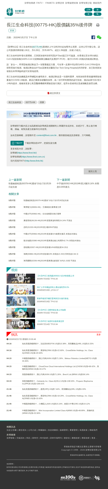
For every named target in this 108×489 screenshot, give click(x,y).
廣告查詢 (22, 430)
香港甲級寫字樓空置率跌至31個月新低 (52, 298)
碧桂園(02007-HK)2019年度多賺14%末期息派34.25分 (46, 247)
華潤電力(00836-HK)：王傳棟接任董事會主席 (42, 207)
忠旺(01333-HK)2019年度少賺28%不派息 (41, 227)
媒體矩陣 (71, 3)
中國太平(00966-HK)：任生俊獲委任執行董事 (42, 214)
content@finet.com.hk (46, 135)
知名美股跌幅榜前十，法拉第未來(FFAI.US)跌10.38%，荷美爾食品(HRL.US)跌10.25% (58, 344)
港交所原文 (54, 93)
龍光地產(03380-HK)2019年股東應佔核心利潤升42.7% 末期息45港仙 (52, 241)
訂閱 (88, 10)
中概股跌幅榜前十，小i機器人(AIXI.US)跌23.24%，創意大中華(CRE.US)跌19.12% (56, 404)
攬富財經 (86, 438)
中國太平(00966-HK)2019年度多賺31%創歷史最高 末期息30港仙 (50, 234)
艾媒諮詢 (20, 438)
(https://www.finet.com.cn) (33, 157)
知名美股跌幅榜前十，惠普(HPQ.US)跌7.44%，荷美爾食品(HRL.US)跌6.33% (54, 389)
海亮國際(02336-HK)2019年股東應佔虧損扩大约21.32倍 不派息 (50, 261)
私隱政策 (84, 430)
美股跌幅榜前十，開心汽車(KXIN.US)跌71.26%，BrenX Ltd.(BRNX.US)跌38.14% (55, 374)
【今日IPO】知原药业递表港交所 (50, 321)
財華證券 (60, 3)
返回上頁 (92, 171)
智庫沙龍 (85, 3)
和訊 (28, 438)
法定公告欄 (11, 430)
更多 (99, 334)
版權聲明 (64, 430)
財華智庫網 (30, 3)
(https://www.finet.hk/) (27, 153)
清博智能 (10, 438)
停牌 (42, 102)
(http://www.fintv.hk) (34, 161)
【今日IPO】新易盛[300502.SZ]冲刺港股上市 (55, 276)
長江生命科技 (15, 102)
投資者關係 (53, 430)
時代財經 (44, 438)
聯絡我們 (97, 3)
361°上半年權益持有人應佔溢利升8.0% (53, 287)
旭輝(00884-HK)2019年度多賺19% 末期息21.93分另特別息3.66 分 (51, 254)
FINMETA (50, 3)
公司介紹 (32, 430)
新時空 (35, 438)
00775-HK (37, 47)
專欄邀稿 (42, 430)
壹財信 (67, 438)
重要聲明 (74, 430)
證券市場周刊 (56, 438)
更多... (94, 438)
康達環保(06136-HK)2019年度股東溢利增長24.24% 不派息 (48, 220)
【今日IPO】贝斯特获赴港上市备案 (51, 310)
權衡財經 (76, 438)
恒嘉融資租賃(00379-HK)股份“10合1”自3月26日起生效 (46, 200)
